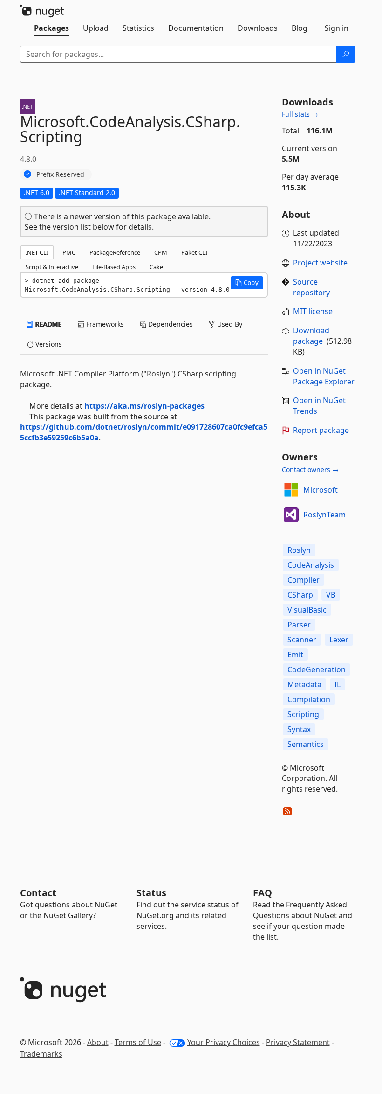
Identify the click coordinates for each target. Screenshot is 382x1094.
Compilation (308, 699)
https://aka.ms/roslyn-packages (144, 406)
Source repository (311, 287)
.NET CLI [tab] (37, 252)
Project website (320, 263)
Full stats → (300, 114)
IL (337, 684)
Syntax (299, 729)
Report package (321, 430)
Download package (311, 335)
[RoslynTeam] (291, 514)
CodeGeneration (316, 669)
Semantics (305, 744)
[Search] (345, 54)
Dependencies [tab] (169, 324)
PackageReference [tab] (114, 252)
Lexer (338, 639)
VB (330, 595)
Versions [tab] (48, 344)
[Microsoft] (291, 489)
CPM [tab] (160, 252)
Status (151, 892)
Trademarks (41, 1054)
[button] (247, 282)
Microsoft (320, 490)
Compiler (303, 580)
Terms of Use (138, 1042)
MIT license (313, 311)
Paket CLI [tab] (194, 252)
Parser (299, 625)
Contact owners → (310, 469)
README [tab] (48, 324)
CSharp (300, 595)
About (98, 1042)
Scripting (303, 714)
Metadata (304, 684)
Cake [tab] (156, 267)
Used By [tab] (228, 324)
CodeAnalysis (310, 565)
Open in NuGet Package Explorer (324, 376)
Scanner (301, 639)
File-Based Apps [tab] (114, 267)
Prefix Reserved (60, 174)
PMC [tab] (68, 252)
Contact (38, 892)
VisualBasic (307, 610)
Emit (295, 654)
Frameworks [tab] (104, 324)
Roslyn (299, 550)
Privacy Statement (298, 1042)
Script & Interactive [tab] (52, 267)
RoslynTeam (324, 514)
